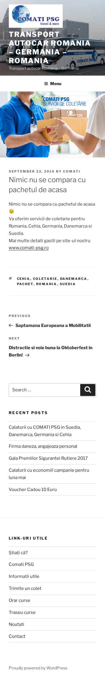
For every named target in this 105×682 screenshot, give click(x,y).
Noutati (16, 624)
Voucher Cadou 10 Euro (33, 489)
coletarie (45, 279)
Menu (55, 83)
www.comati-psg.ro (29, 247)
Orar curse (19, 600)
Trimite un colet (25, 588)
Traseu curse (22, 612)
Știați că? (18, 552)
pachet (25, 284)
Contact (17, 636)
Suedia (68, 284)
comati (71, 171)
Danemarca (74, 279)
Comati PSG (21, 564)
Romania (46, 284)
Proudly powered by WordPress (38, 667)
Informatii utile (24, 576)
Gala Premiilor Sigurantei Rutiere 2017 (48, 458)
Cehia (23, 279)
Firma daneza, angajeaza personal (43, 446)
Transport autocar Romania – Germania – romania (50, 47)
